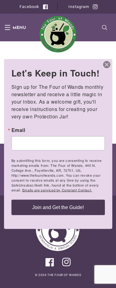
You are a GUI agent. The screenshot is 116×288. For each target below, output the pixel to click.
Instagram (78, 6)
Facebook (28, 6)
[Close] (106, 64)
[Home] (58, 249)
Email (18, 130)
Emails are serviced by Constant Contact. (57, 189)
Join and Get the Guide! (58, 207)
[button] (11, 27)
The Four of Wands (64, 275)
